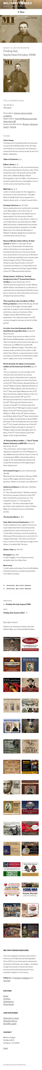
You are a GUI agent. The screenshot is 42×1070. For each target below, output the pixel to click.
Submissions (8, 1002)
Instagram (26, 978)
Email (5, 1048)
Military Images (17, 3)
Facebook (17, 978)
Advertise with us (10, 1021)
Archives (10, 585)
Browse (26, 124)
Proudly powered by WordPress (14, 1065)
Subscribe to (9, 122)
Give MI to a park (9, 1024)
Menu (22, 12)
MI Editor (25, 48)
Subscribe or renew (11, 1018)
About (5, 996)
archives (10, 589)
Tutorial (13, 127)
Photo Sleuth (8, 1004)
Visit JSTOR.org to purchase (26, 119)
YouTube (6, 981)
